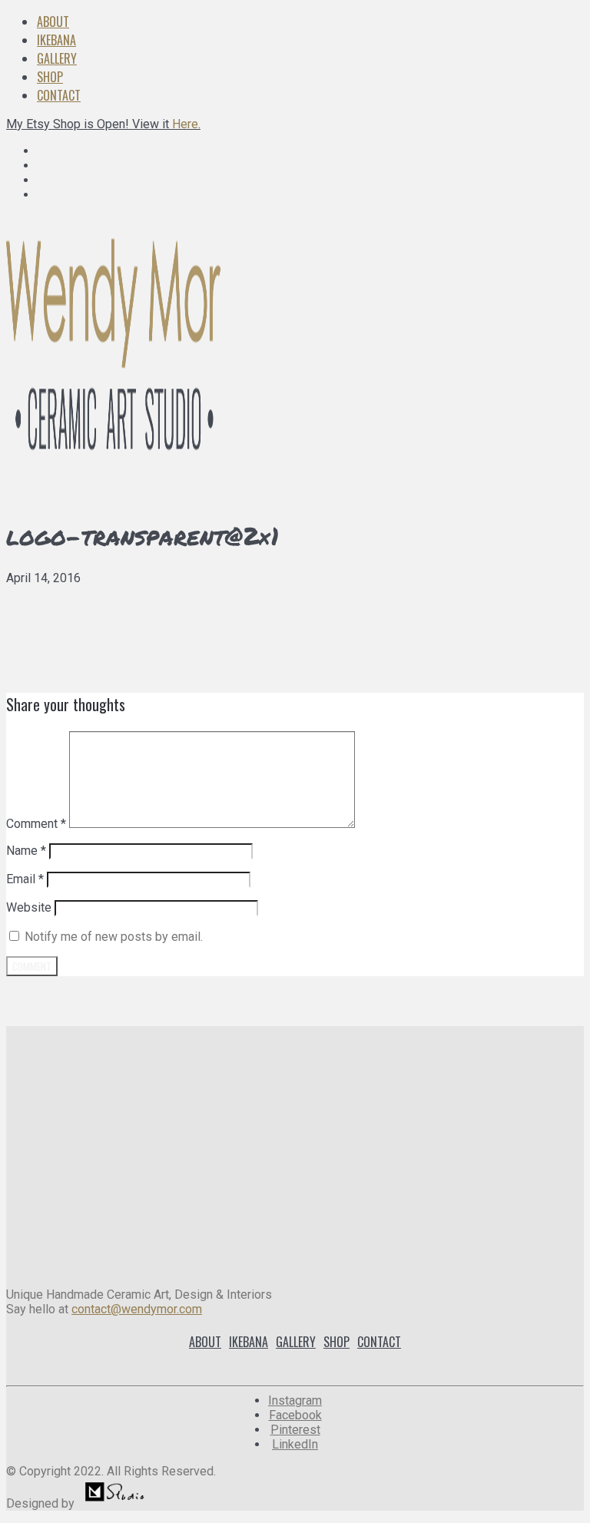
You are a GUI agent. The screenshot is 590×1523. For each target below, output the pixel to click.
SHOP (50, 77)
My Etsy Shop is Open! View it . (103, 124)
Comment (36, 823)
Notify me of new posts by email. (114, 936)
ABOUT (53, 21)
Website (28, 907)
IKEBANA (56, 40)
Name (26, 850)
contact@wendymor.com (136, 1309)
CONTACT (59, 95)
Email (25, 879)
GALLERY (57, 58)
